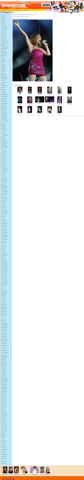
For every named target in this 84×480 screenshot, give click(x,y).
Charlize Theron (4, 228)
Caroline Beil (4, 184)
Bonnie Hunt (4, 75)
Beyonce (3, 50)
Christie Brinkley (4, 264)
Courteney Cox (4, 343)
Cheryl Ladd (4, 251)
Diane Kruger (4, 435)
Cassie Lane (4, 200)
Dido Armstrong (4, 440)
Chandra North (4, 221)
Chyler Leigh (4, 285)
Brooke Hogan (4, 112)
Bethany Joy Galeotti (5, 41)
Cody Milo (3, 320)
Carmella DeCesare (4, 170)
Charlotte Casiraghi (4, 232)
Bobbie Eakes (4, 73)
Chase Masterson (4, 239)
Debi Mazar (3, 410)
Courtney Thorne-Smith (5, 352)
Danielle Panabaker (4, 387)
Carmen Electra (4, 172)
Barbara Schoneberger (5, 27)
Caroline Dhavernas (5, 186)
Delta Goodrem (4, 419)
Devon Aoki (4, 431)
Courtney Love (4, 348)
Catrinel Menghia (4, 214)
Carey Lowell (4, 152)
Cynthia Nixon (4, 361)
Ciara (3, 288)
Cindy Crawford (4, 290)
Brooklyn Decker (4, 119)
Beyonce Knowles (4, 52)
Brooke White (4, 117)
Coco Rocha (4, 318)
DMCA (83, 0)
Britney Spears (4, 98)
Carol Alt (3, 175)
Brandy (3, 80)
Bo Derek (3, 71)
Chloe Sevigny (4, 260)
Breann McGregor (4, 85)
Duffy (3, 460)
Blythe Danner (4, 69)
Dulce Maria (4, 461)
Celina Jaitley (4, 216)
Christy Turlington (4, 283)
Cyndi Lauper (4, 359)
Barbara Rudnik (4, 25)
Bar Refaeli (3, 22)
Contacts (72, 0)
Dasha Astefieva (4, 398)
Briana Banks (4, 89)
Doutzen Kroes (4, 456)
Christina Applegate (5, 267)
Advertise (75, 0)
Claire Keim (4, 301)
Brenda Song (4, 87)
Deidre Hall (3, 417)
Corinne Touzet (4, 338)
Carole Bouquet (4, 177)
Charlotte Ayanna (4, 230)
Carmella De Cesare (5, 168)
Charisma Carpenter (5, 223)
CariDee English (4, 154)
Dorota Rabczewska (5, 454)
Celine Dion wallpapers (21, 14)
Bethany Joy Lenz (4, 43)
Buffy (3, 122)
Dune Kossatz (4, 463)
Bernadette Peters (4, 38)
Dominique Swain (4, 449)
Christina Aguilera (4, 265)
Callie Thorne (4, 131)
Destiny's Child (4, 430)
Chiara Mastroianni (4, 255)
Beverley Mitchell (4, 48)
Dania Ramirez (4, 371)
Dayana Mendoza (4, 407)
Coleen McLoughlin (5, 324)
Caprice (3, 149)
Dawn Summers (4, 405)
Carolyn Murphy (4, 193)
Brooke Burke (4, 108)
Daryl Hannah (4, 396)
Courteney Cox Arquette (5, 345)
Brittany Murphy (4, 101)
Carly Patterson (4, 161)
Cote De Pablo (4, 341)
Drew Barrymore (4, 458)
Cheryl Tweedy (4, 253)
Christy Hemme (4, 281)
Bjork (3, 62)
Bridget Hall (4, 92)
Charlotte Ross (4, 237)
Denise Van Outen (4, 424)
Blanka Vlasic (4, 66)
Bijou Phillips (4, 55)
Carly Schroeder (4, 165)
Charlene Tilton (4, 225)
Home (70, 0)
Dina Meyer (4, 442)
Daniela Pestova (4, 382)
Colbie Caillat (4, 322)
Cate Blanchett (4, 205)
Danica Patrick (4, 375)
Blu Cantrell (4, 68)
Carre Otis (3, 195)
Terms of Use (79, 0)
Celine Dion (19, 94)
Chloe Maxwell (4, 258)
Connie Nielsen (4, 331)
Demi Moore (4, 421)
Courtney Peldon (4, 350)
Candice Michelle (4, 145)
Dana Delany (4, 368)
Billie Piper (3, 59)
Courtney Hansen (4, 347)
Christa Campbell (4, 262)
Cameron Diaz (4, 133)
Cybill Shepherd (4, 357)
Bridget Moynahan (4, 96)
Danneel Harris (4, 391)
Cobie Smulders (4, 315)
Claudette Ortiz (4, 306)
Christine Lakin (4, 276)
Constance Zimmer (4, 334)
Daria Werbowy (4, 394)
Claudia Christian (4, 308)
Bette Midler (4, 45)
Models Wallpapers (12, 478)
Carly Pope (3, 163)
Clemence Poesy (4, 313)
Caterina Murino (4, 207)
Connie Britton (4, 329)
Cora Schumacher (4, 336)
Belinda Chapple (4, 34)
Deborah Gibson (4, 412)
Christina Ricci (4, 274)
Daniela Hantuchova (5, 380)
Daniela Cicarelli (4, 377)
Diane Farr (3, 433)
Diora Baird (3, 444)
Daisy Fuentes (4, 366)
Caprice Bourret (4, 151)
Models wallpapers (15, 14)
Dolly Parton (4, 447)
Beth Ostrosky (4, 39)
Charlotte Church (4, 234)
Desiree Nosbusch (4, 428)
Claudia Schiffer (4, 311)
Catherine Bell (4, 209)
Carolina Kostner (4, 181)
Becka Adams (4, 29)
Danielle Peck (4, 389)
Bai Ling (3, 18)
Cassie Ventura (4, 202)
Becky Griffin (4, 32)
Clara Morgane (4, 304)
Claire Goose (4, 299)
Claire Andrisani (4, 294)
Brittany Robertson (4, 103)
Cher (3, 244)
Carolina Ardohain (4, 179)
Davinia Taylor (4, 401)
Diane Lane (3, 437)
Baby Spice (3, 15)
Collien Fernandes (4, 327)
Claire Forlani (4, 297)
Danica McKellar (4, 373)
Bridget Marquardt (4, 94)
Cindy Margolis (4, 292)
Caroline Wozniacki (5, 191)
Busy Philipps (4, 124)
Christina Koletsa (4, 271)
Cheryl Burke (4, 246)
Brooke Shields (4, 115)
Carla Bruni (3, 156)
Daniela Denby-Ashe (5, 378)
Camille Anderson (4, 142)
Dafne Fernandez (4, 364)
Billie (3, 57)
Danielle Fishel (4, 384)
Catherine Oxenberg (5, 211)
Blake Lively (4, 64)
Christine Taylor (4, 278)
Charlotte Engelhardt (5, 235)
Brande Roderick (4, 78)
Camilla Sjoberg (4, 140)
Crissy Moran (4, 354)
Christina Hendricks (5, 269)
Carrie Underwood (4, 198)
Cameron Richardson (5, 135)
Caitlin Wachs (4, 128)
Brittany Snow (4, 105)
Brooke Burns (4, 110)
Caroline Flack (4, 188)
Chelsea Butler (4, 241)
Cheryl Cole (4, 248)
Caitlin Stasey (4, 126)
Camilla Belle (4, 138)
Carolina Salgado (4, 182)
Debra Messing (4, 414)
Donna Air (3, 451)
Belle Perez (3, 36)
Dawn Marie (4, 403)
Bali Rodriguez (4, 20)
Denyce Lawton (4, 426)
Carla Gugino (4, 158)
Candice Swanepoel (5, 147)
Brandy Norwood (4, 82)
